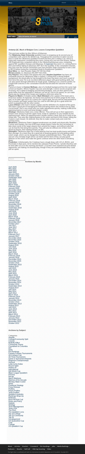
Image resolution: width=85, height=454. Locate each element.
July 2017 (12, 226)
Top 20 (11, 417)
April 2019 (13, 197)
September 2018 (15, 208)
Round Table (14, 366)
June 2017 (13, 227)
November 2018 (15, 204)
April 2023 (13, 170)
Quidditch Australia (16, 394)
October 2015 (14, 263)
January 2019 (14, 202)
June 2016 (13, 249)
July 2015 (12, 268)
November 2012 (15, 321)
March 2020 (13, 185)
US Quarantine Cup (16, 421)
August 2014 (13, 288)
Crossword (34, 446)
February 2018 (14, 218)
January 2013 (14, 318)
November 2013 (15, 300)
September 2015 (15, 265)
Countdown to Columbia (18, 346)
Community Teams (16, 344)
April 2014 (13, 293)
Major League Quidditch (18, 373)
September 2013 (15, 304)
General (12, 362)
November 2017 (15, 222)
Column (12, 341)
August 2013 (13, 305)
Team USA (13, 408)
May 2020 (12, 181)
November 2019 (15, 192)
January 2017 (14, 236)
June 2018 (13, 213)
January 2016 (14, 257)
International (13, 369)
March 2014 (13, 295)
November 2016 (15, 240)
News (11, 384)
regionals (49, 64)
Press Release (14, 387)
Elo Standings (45, 446)
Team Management (16, 407)
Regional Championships (19, 360)
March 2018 (13, 217)
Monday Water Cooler (17, 382)
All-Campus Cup (15, 355)
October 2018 (14, 206)
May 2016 (12, 250)
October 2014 (14, 284)
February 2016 (14, 256)
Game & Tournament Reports (20, 359)
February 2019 (14, 201)
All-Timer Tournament (17, 357)
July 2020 (12, 179)
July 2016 (12, 247)
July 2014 (12, 289)
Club (10, 423)
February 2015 (14, 277)
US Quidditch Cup (16, 426)
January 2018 (14, 220)
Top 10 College (14, 414)
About (10, 446)
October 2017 (14, 224)
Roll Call (27, 449)
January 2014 (14, 298)
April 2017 (13, 231)
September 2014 (15, 286)
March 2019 (13, 199)
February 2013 (14, 316)
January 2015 (14, 279)
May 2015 (12, 272)
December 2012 (15, 320)
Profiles (11, 389)
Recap (11, 376)
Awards (11, 337)
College (12, 424)
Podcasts (11, 449)
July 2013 (12, 307)
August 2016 (13, 245)
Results (19, 449)
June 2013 (13, 309)
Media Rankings (63, 446)
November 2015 (15, 261)
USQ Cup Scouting (38, 449)
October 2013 (14, 302)
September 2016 (15, 243)
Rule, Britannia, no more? (27, 36)
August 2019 (13, 195)
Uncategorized (14, 419)
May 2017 (12, 229)
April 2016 (13, 252)
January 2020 (14, 188)
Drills (11, 350)
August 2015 (13, 266)
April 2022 (13, 172)
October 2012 (14, 323)
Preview (12, 375)
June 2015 (13, 270)
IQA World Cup (14, 371)
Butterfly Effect (14, 343)
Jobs (53, 446)
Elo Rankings (14, 352)
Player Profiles (14, 391)
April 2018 (13, 215)
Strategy (12, 405)
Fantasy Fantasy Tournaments (20, 353)
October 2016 (14, 241)
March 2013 (13, 314)
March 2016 (13, 254)
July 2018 (12, 211)
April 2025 (13, 167)
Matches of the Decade (18, 380)
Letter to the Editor (16, 364)
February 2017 (14, 234)
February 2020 (14, 186)
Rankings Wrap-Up (16, 396)
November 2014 (15, 282)
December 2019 (15, 190)
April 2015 (13, 273)
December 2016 (15, 238)
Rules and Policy (15, 401)
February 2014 (14, 297)
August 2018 (13, 210)
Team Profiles (14, 392)
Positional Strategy (16, 385)
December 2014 (15, 281)
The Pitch (12, 410)
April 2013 (13, 313)
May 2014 (12, 291)
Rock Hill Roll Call (16, 400)
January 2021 (14, 174)
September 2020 (15, 178)
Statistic (12, 403)
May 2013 (12, 311)
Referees (12, 398)
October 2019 (14, 194)
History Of (12, 368)
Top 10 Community (16, 415)
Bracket (25, 446)
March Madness (15, 378)
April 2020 (13, 183)
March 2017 (13, 233)
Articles (17, 446)
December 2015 (15, 259)
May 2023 (12, 169)
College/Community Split (18, 339)
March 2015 (13, 275)
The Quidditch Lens (16, 412)
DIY (10, 348)
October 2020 (14, 176)
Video (49, 449)
